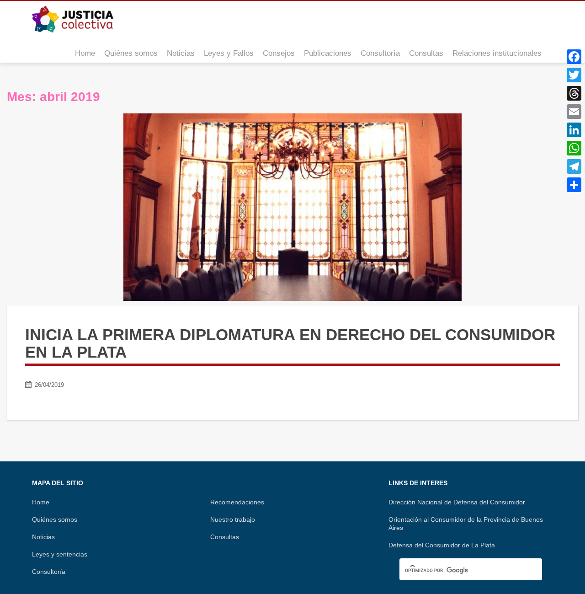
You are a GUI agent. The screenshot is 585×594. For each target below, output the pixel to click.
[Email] (574, 111)
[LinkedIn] (574, 130)
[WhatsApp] (574, 148)
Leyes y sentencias (59, 554)
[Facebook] (574, 57)
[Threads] (574, 93)
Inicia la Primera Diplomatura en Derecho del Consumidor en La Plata (290, 343)
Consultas (426, 53)
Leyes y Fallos (229, 53)
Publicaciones (327, 53)
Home (85, 53)
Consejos (279, 53)
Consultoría (380, 53)
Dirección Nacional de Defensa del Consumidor (456, 502)
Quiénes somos (131, 53)
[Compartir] (574, 185)
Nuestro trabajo (232, 519)
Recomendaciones (237, 502)
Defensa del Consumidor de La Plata (441, 545)
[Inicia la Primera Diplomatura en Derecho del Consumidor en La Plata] (292, 207)
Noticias (181, 53)
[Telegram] (574, 166)
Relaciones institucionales (497, 53)
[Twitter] (574, 75)
